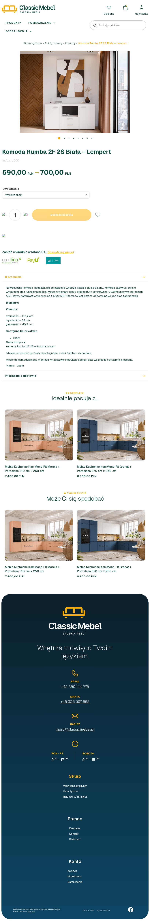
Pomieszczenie (39, 22)
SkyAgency (31, 911)
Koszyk (72, 871)
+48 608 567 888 (75, 701)
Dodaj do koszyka (61, 214)
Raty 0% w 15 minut (75, 796)
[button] (59, 138)
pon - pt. (57, 753)
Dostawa (74, 828)
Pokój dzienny (54, 43)
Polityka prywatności (103, 910)
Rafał (75, 681)
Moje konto (141, 13)
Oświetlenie (11, 189)
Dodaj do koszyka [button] (33, 435)
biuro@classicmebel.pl (75, 729)
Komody (70, 43)
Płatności (74, 839)
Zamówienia (75, 882)
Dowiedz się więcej (61, 252)
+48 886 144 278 (75, 686)
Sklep (75, 776)
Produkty (13, 22)
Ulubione (109, 13)
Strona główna (32, 43)
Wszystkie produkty (75, 785)
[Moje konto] (141, 7)
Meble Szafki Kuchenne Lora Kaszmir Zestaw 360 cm (108, 469)
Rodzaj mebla (16, 31)
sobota (88, 753)
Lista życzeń (71, 791)
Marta (75, 696)
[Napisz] (75, 716)
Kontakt (73, 833)
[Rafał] (75, 673)
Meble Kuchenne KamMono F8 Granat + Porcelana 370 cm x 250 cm (32, 469)
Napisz (75, 724)
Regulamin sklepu (88, 910)
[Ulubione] (109, 7)
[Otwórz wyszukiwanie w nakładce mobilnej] (118, 25)
